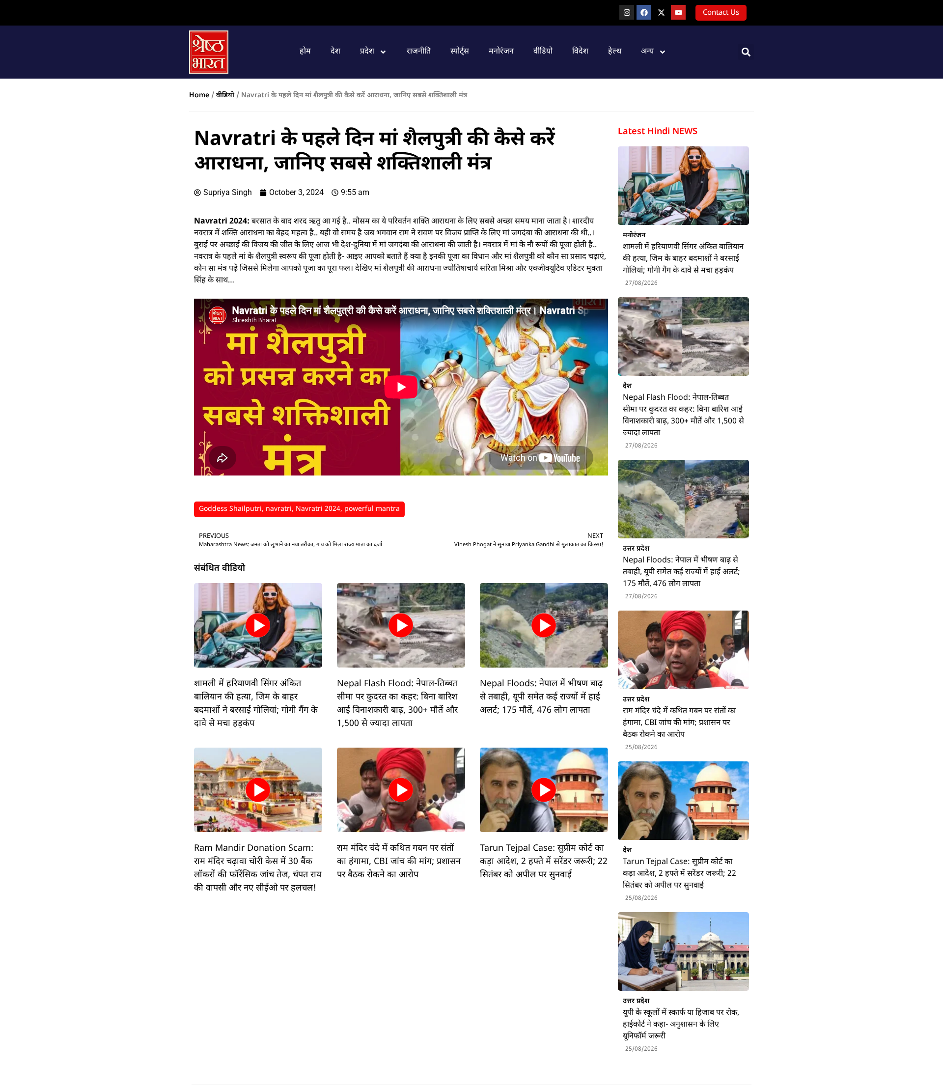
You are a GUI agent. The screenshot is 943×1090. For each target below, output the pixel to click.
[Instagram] (626, 12)
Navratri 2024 (318, 509)
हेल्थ (614, 52)
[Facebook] (644, 12)
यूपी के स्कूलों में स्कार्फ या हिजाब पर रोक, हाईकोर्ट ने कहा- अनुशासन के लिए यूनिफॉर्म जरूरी (681, 1025)
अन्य (647, 52)
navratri (279, 509)
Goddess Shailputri (230, 509)
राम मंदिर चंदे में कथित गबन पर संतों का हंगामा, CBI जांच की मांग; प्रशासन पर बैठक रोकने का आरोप (399, 862)
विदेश (580, 52)
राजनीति (419, 52)
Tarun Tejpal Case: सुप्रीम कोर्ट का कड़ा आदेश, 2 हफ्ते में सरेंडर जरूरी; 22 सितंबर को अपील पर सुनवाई (544, 862)
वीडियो (543, 52)
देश (335, 52)
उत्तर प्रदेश (636, 548)
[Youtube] (678, 12)
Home (199, 95)
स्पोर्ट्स (459, 52)
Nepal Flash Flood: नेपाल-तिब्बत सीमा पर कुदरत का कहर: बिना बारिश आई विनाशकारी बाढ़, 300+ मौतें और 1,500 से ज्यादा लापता (683, 416)
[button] (746, 52)
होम (305, 52)
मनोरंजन (501, 52)
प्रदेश (367, 52)
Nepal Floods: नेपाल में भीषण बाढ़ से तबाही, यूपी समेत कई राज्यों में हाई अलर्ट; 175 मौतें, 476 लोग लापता (541, 697)
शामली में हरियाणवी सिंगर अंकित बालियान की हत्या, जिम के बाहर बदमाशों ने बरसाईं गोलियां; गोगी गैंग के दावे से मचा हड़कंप (683, 259)
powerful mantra (372, 509)
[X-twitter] (661, 12)
